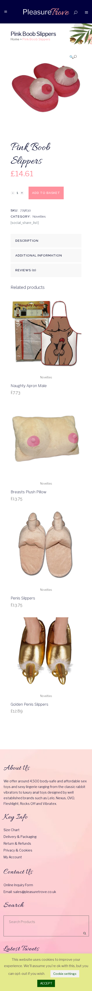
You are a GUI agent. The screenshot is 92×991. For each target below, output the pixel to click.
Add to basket (46, 193)
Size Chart (12, 830)
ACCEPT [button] (46, 983)
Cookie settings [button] (64, 974)
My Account (13, 857)
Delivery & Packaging (20, 837)
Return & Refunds (17, 843)
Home (15, 39)
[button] (73, 57)
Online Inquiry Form (18, 885)
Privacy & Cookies (18, 850)
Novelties (39, 216)
